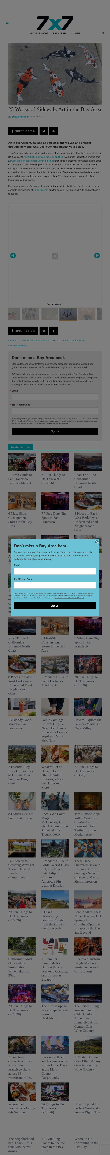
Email (17, 565)
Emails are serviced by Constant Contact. (69, 598)
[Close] (97, 542)
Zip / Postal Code (23, 579)
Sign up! (55, 605)
